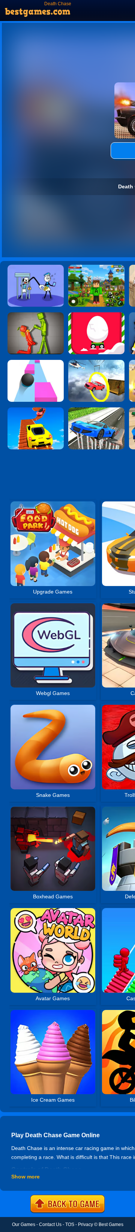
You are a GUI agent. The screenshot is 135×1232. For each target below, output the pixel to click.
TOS (69, 1224)
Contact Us (50, 1224)
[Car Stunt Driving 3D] (96, 410)
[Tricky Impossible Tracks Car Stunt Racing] (36, 410)
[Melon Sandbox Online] (36, 315)
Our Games (23, 1224)
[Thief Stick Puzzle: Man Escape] (36, 267)
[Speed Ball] (36, 362)
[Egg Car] (96, 315)
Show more (25, 1177)
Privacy (85, 1224)
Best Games (111, 1224)
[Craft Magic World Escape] (96, 267)
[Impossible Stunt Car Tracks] (96, 362)
